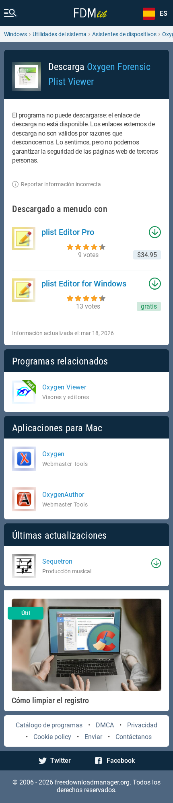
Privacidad (142, 725)
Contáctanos (133, 737)
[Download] (156, 563)
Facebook (121, 760)
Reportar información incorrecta (61, 184)
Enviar (93, 737)
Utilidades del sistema (59, 34)
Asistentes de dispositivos (124, 34)
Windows (15, 34)
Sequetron (57, 561)
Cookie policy (52, 737)
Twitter (60, 760)
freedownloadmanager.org (92, 782)
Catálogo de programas (49, 725)
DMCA (105, 725)
